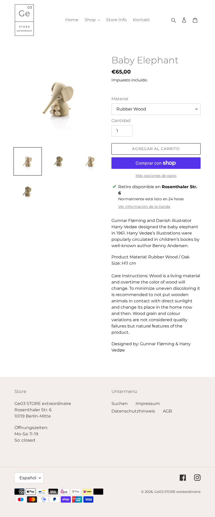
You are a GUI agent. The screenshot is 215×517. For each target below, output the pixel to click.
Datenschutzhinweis (133, 411)
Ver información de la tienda (144, 206)
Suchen (119, 403)
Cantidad (121, 120)
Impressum (148, 403)
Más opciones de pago (156, 175)
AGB (167, 411)
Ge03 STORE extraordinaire (177, 492)
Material (119, 98)
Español (27, 477)
